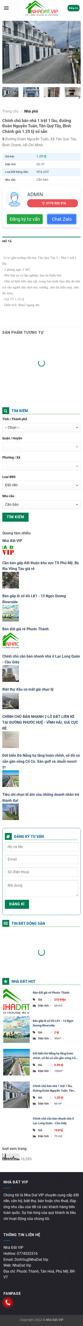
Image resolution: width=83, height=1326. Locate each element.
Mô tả (7, 241)
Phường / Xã (11, 457)
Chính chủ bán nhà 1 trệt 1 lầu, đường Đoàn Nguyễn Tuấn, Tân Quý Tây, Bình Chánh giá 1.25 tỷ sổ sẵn (55, 1088)
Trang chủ (10, 111)
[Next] (73, 52)
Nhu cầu (8, 496)
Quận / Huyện (12, 438)
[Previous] (10, 52)
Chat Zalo (62, 219)
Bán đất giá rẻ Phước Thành (25, 629)
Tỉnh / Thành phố (14, 419)
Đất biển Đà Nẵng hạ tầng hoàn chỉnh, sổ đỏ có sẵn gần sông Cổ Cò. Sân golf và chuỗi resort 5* (41, 761)
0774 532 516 (56, 203)
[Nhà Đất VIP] (41, 8)
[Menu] (6, 8)
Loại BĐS (9, 477)
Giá (44, 999)
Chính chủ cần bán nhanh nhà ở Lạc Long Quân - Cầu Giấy (53, 1121)
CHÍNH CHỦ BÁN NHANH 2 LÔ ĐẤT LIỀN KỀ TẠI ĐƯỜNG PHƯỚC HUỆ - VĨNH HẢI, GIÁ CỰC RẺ (40, 722)
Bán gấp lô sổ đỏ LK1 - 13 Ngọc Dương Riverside (53, 1023)
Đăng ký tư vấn (25, 219)
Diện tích (44, 1005)
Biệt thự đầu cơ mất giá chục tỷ (27, 689)
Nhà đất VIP (12, 541)
